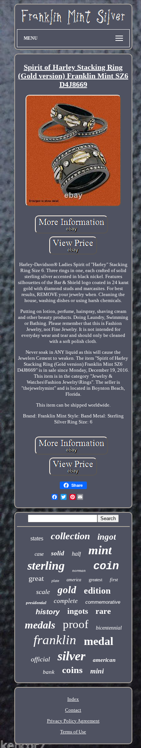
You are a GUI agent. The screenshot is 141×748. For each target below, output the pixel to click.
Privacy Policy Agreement (73, 721)
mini (97, 671)
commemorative (102, 602)
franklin (54, 640)
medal (98, 641)
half (76, 554)
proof (75, 624)
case (39, 554)
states (36, 538)
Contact (73, 710)
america (74, 579)
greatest (95, 579)
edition (97, 590)
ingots (77, 611)
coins (72, 670)
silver (71, 656)
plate (55, 581)
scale (43, 591)
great (36, 578)
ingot (106, 537)
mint (100, 550)
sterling (46, 565)
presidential (36, 602)
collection (70, 536)
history (48, 612)
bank (49, 672)
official (40, 659)
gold (67, 589)
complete (66, 600)
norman (79, 570)
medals (40, 625)
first (114, 579)
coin (106, 566)
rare (103, 611)
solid (57, 553)
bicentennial (109, 628)
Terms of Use (73, 732)
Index (73, 699)
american (104, 660)
